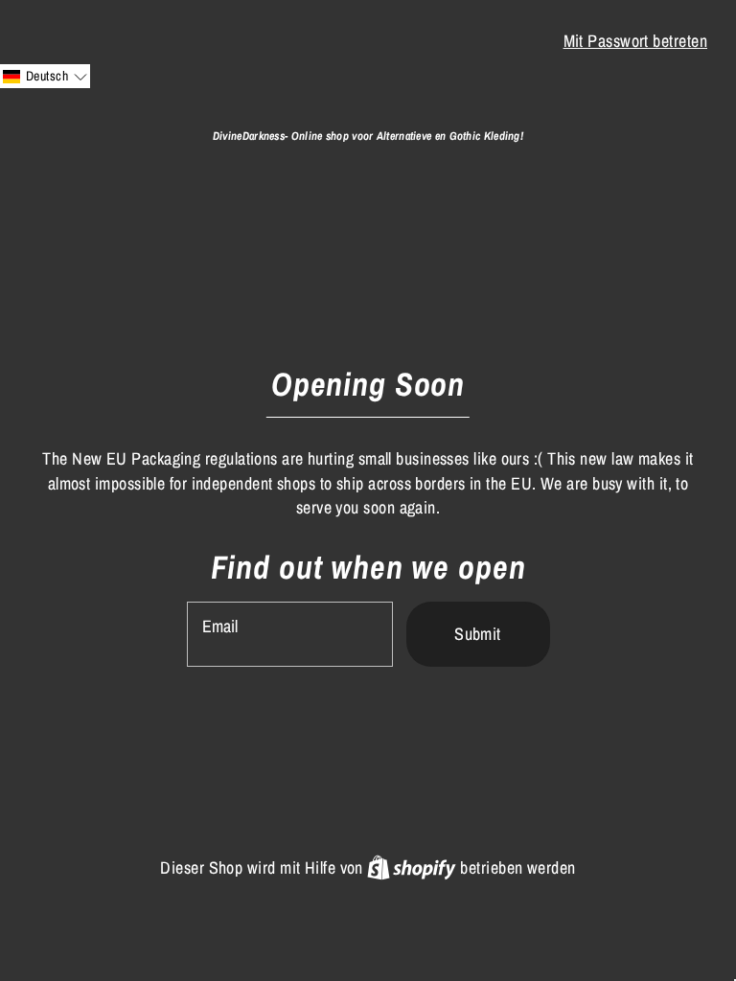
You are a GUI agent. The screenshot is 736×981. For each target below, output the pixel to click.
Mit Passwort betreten (635, 41)
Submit (477, 634)
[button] (45, 76)
